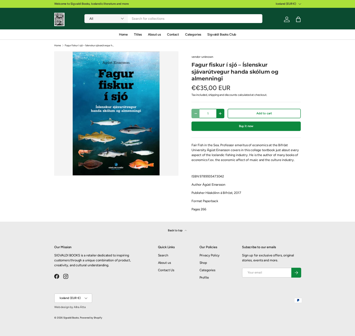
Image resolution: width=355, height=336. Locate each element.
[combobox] (173, 18)
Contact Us (166, 270)
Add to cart (264, 113)
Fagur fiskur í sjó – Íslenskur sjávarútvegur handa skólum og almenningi (89, 45)
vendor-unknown (202, 57)
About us (154, 34)
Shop (203, 263)
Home (123, 34)
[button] (298, 19)
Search (163, 255)
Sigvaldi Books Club (221, 34)
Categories (193, 34)
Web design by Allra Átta (70, 307)
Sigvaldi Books (71, 317)
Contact (173, 34)
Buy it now (246, 126)
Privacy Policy (209, 255)
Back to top (175, 230)
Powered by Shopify (91, 317)
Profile (204, 277)
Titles (138, 34)
